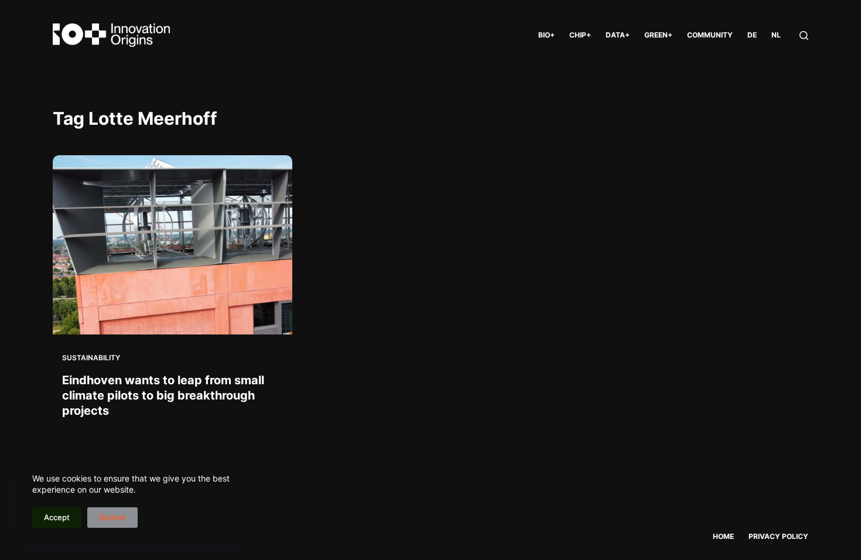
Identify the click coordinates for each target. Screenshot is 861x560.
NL (776, 34)
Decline (112, 517)
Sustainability (91, 357)
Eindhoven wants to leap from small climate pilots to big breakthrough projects (163, 395)
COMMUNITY (710, 34)
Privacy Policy (778, 536)
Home (723, 536)
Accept (57, 517)
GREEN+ (658, 34)
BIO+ (546, 34)
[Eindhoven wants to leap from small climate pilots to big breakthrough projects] (172, 244)
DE (752, 34)
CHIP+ (580, 34)
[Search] (804, 35)
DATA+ (618, 34)
